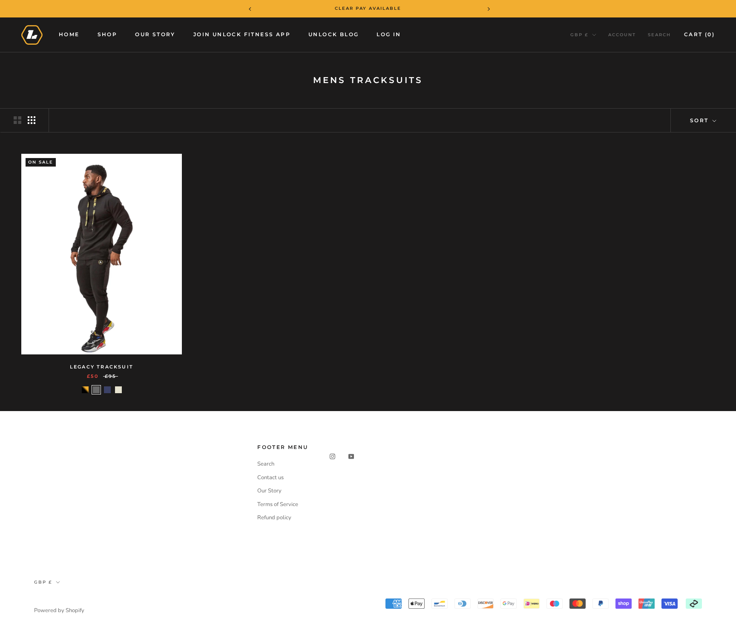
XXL (156, 329)
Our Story (155, 34)
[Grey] (96, 389)
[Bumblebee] (85, 389)
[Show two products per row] (17, 120)
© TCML (46, 599)
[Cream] (118, 389)
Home (69, 34)
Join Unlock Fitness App (241, 34)
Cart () (699, 34)
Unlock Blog (333, 34)
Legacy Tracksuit (101, 367)
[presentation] (244, 8)
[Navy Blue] (107, 389)
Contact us (270, 477)
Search (659, 34)
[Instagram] (332, 456)
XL (129, 329)
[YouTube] (351, 456)
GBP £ (579, 34)
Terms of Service (277, 504)
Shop (108, 34)
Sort (700, 120)
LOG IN (389, 34)
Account (622, 34)
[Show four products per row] (31, 120)
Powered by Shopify (59, 610)
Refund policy (274, 517)
